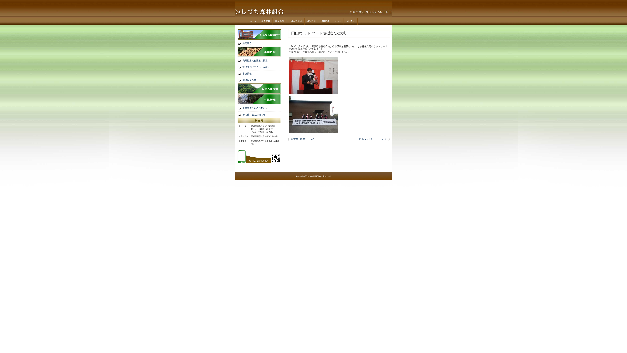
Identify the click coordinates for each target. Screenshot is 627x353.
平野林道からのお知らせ (255, 108)
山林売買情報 (295, 21)
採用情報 (325, 21)
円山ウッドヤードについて (373, 139)
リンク (338, 21)
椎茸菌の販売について (302, 139)
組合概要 (265, 21)
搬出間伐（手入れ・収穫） (256, 67)
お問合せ (350, 21)
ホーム (253, 21)
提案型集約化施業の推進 (255, 60)
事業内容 (279, 21)
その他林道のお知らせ (253, 114)
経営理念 (247, 43)
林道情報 (311, 21)
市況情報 (247, 73)
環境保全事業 (249, 80)
